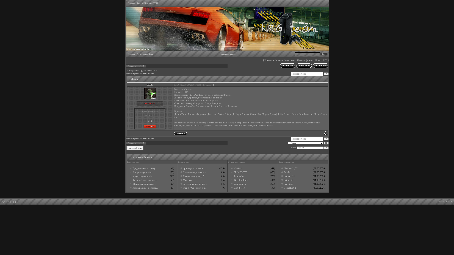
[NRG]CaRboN (241, 180)
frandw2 (288, 172)
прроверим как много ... (194, 168)
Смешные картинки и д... (195, 172)
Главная (131, 3)
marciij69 (288, 184)
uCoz (449, 201)
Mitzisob (238, 168)
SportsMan (239, 176)
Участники (289, 60)
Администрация (228, 54)
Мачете (151, 74)
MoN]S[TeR (239, 187)
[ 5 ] (150, 120)
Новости (148, 3)
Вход (150, 54)
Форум (140, 3)
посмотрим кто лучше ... (195, 184)
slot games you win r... (143, 172)
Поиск (318, 60)
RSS (325, 60)
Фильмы (143, 74)
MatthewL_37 (291, 168)
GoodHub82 (290, 187)
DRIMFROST (153, 71)
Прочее (136, 74)
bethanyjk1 (289, 176)
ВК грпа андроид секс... (144, 184)
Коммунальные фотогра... (145, 187)
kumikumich (240, 184)
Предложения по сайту (143, 168)
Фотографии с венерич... (144, 180)
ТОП (155, 3)
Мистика (187, 180)
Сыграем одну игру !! (193, 176)
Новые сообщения (273, 60)
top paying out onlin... (143, 176)
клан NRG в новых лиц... (195, 187)
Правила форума (305, 60)
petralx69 (288, 180)
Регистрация (142, 54)
